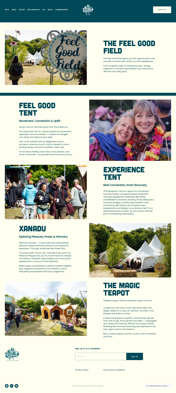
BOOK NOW (162, 10)
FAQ (43, 10)
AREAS (14, 10)
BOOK (7, 10)
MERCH (50, 10)
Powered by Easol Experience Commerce (88, 386)
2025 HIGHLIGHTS (33, 10)
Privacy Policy (81, 370)
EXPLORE (22, 10)
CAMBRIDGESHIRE (61, 10)
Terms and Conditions (114, 370)
